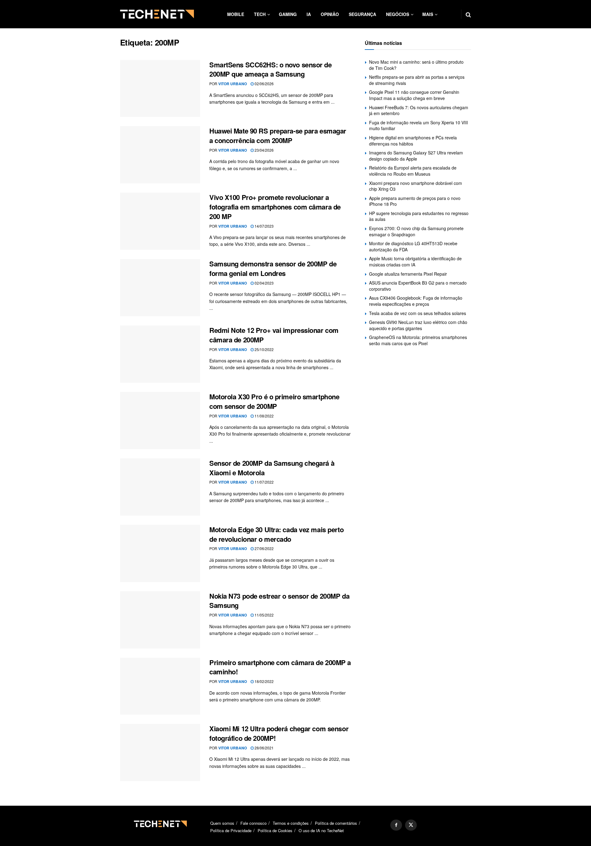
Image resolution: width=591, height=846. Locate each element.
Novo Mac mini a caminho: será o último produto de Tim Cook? (416, 65)
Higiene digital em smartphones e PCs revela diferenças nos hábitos (413, 140)
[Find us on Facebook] (396, 825)
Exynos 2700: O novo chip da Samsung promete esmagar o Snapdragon (416, 231)
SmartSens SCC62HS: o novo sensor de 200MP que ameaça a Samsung (270, 69)
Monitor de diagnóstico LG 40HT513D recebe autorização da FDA (413, 246)
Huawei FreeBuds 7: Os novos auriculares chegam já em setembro (418, 110)
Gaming (288, 14)
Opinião (330, 14)
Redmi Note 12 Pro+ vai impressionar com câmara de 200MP (274, 335)
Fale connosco (253, 823)
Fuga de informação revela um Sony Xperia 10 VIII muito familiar (418, 125)
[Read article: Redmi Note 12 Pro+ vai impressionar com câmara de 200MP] (160, 354)
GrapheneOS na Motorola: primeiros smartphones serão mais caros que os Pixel (418, 340)
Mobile (235, 14)
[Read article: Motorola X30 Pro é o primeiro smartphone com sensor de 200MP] (160, 420)
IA (309, 14)
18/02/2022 (264, 681)
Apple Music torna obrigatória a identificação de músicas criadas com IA (415, 261)
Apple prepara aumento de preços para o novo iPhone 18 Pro (414, 201)
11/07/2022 (264, 482)
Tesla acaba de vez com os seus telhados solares (417, 313)
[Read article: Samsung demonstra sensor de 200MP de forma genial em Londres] (160, 287)
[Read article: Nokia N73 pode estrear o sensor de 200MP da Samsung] (160, 619)
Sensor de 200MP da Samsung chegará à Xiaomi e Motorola (271, 467)
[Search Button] (468, 14)
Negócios (397, 14)
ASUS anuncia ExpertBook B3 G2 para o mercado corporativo (418, 286)
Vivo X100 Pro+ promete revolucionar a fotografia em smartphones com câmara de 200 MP (275, 206)
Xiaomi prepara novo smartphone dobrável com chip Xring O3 (415, 186)
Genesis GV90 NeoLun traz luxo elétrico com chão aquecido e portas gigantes (418, 325)
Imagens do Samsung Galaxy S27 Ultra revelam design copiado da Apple (416, 156)
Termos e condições (291, 823)
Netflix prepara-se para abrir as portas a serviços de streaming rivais (416, 80)
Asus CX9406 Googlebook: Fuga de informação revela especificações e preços (415, 301)
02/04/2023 (264, 282)
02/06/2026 (264, 83)
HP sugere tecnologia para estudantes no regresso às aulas (418, 216)
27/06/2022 (264, 548)
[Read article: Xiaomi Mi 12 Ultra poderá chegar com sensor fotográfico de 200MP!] (160, 752)
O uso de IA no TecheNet (321, 830)
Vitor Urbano (232, 83)
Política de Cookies (275, 830)
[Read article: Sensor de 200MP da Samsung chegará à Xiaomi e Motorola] (160, 487)
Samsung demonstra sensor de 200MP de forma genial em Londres (272, 268)
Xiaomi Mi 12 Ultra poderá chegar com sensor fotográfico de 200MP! (278, 733)
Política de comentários (336, 823)
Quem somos (222, 823)
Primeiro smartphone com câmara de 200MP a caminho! (280, 667)
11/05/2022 (264, 614)
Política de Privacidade (230, 830)
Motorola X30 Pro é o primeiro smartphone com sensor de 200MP (274, 401)
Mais (427, 14)
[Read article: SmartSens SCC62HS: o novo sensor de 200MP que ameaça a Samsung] (160, 88)
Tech (260, 14)
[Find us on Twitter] (411, 825)
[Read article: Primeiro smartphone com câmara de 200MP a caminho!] (160, 686)
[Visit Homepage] (157, 14)
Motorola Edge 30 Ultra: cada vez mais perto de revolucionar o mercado (276, 534)
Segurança (362, 14)
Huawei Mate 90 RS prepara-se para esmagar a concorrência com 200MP (277, 135)
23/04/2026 (264, 150)
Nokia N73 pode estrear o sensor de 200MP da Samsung (279, 600)
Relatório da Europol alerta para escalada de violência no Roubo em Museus (412, 171)
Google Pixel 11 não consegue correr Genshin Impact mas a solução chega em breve (414, 95)
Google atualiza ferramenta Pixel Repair (408, 274)
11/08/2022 (264, 415)
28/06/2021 (264, 747)
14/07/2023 (264, 226)
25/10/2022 (264, 349)
